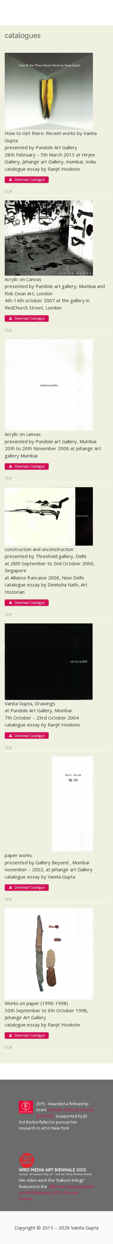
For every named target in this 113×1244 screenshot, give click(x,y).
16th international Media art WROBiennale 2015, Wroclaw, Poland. (56, 1192)
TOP (8, 192)
